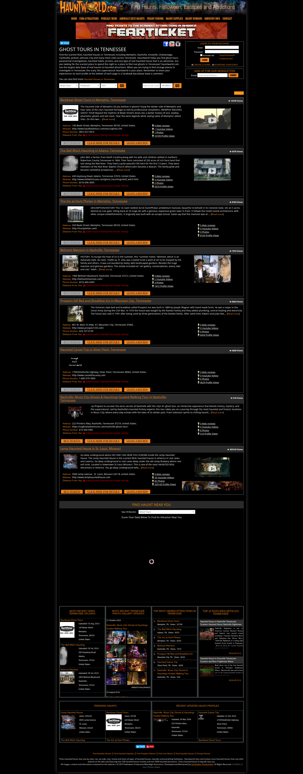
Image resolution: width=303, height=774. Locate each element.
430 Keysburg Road (87, 652)
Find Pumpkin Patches (146, 754)
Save (151, 746)
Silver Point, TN (170, 665)
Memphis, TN (169, 624)
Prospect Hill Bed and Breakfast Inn (175, 654)
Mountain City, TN (171, 657)
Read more (108, 119)
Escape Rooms (203, 754)
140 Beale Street (86, 628)
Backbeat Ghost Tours (72, 620)
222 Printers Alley (179, 723)
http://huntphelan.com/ (84, 228)
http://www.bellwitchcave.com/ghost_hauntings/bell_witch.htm (105, 179)
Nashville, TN (169, 649)
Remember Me (208, 55)
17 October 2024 (114, 620)
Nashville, (83, 681)
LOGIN (204, 60)
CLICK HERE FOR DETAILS (103, 143)
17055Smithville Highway (228, 720)
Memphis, (83, 631)
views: (85, 716)
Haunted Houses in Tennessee (99, 79)
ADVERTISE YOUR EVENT (226, 65)
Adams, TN (168, 633)
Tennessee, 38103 (87, 635)
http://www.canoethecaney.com (88, 375)
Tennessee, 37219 (179, 731)
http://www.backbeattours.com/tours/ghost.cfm (97, 128)
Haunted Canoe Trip (167, 662)
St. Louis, (83, 724)
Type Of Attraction (128, 512)
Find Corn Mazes (165, 754)
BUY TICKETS (72, 143)
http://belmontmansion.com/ (87, 278)
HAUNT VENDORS (193, 19)
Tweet (66, 43)
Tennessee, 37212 (87, 685)
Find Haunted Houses (102, 754)
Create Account (226, 59)
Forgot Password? (227, 55)
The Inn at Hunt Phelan (169, 637)
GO (122, 85)
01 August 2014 (113, 692)
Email (200, 48)
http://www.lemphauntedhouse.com (91, 477)
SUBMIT (233, 75)
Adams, (82, 656)
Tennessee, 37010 (87, 660)
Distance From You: (72, 135)
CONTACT (227, 19)
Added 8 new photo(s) (140, 687)
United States (84, 639)
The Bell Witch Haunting (73, 645)
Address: (67, 125)
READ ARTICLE (235, 653)
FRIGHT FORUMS (155, 19)
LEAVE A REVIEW (137, 143)
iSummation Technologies (202, 764)
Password (198, 52)
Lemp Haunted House (72, 712)
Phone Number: (70, 132)
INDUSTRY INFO (212, 19)
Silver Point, (222, 724)
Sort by (238, 93)
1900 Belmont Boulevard (89, 677)
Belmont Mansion (69, 669)
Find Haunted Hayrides (124, 754)
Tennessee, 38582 (225, 728)
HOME (74, 19)
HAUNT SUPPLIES (174, 19)
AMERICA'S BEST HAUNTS (132, 19)
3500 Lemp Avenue (87, 720)
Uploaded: (89, 624)
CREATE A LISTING (202, 65)
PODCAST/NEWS (109, 19)
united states (84, 732)
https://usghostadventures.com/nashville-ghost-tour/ (100, 426)
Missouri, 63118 (86, 728)
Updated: (181, 719)
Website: (67, 128)
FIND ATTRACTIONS (89, 19)
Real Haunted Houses (185, 754)
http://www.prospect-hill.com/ (88, 327)
